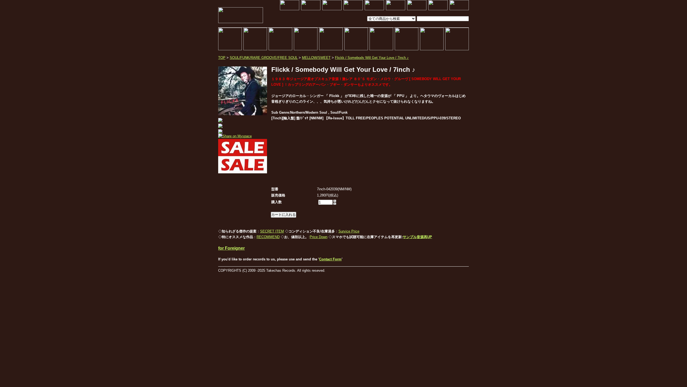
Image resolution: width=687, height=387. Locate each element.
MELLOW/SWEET (316, 58)
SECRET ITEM (272, 231)
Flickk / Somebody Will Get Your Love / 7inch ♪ (372, 58)
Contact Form (330, 259)
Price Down (318, 237)
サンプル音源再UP (417, 237)
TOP (221, 58)
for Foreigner (231, 248)
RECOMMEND (268, 237)
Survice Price (348, 231)
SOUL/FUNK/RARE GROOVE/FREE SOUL (264, 58)
